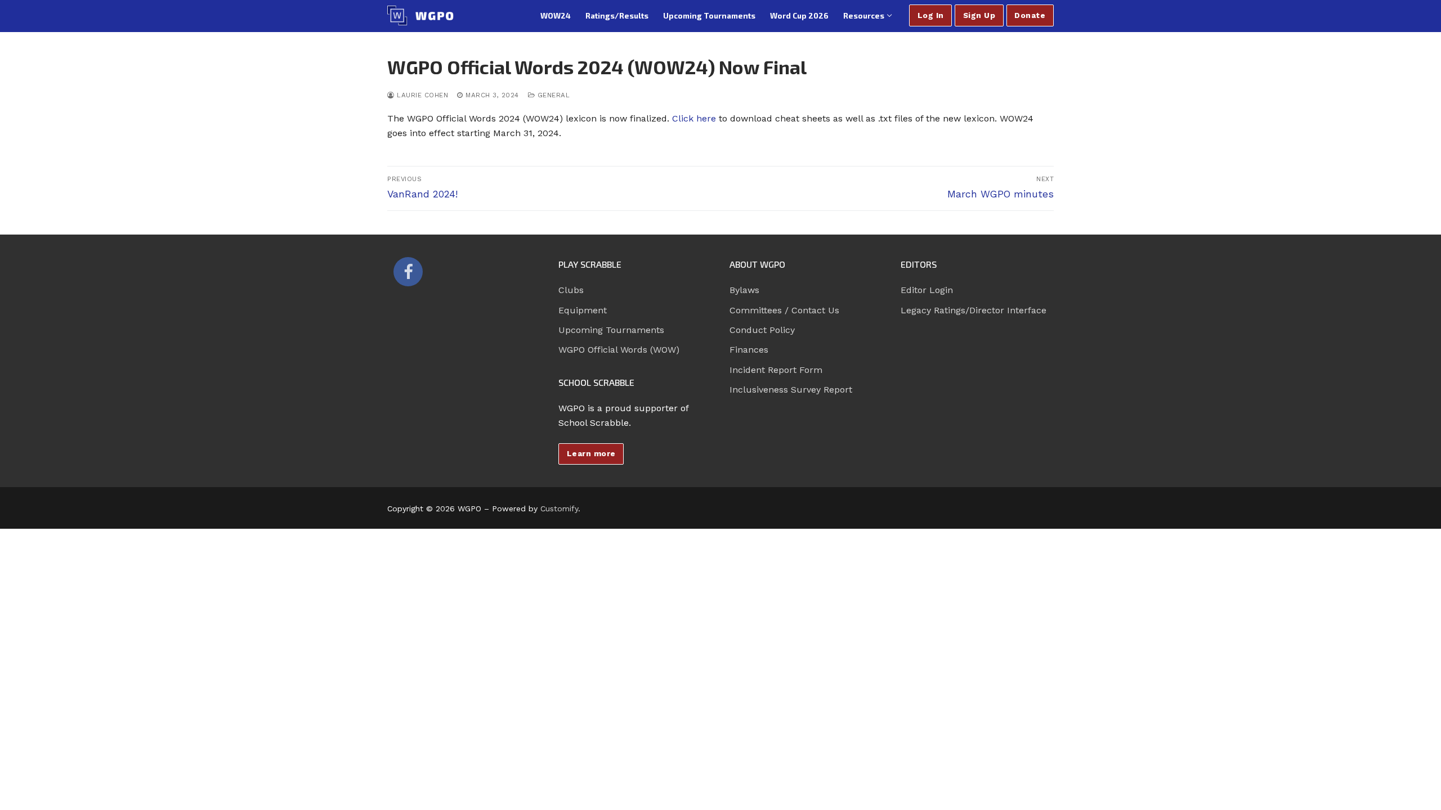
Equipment (582, 310)
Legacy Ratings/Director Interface (973, 310)
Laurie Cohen (421, 95)
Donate (1029, 15)
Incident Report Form (776, 369)
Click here (694, 118)
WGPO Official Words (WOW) (618, 349)
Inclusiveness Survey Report (791, 389)
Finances (749, 349)
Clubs (571, 290)
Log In (931, 15)
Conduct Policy (762, 330)
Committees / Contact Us (784, 310)
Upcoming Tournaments (611, 330)
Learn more (591, 453)
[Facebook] (408, 271)
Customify (559, 508)
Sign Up (979, 15)
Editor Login (927, 290)
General (552, 95)
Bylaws (744, 290)
